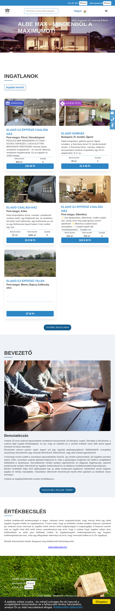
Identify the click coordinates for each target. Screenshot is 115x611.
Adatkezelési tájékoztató (68, 607)
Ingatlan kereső (15, 87)
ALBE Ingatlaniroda (24, 578)
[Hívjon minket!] (112, 119)
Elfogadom (102, 601)
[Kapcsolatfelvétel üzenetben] (112, 113)
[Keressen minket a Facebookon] (112, 125)
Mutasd (83, 3)
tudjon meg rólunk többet (57, 490)
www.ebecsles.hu (57, 547)
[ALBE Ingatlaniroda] (7, 11)
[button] (80, 11)
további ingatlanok (57, 327)
